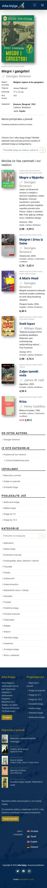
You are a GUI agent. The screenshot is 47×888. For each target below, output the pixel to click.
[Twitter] (17, 871)
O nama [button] (7, 717)
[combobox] (21, 150)
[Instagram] (29, 871)
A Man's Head (28, 278)
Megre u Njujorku (31, 177)
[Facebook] (23, 871)
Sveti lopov (27, 324)
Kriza (23, 401)
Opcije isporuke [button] (10, 819)
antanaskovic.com (26, 879)
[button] (42, 5)
